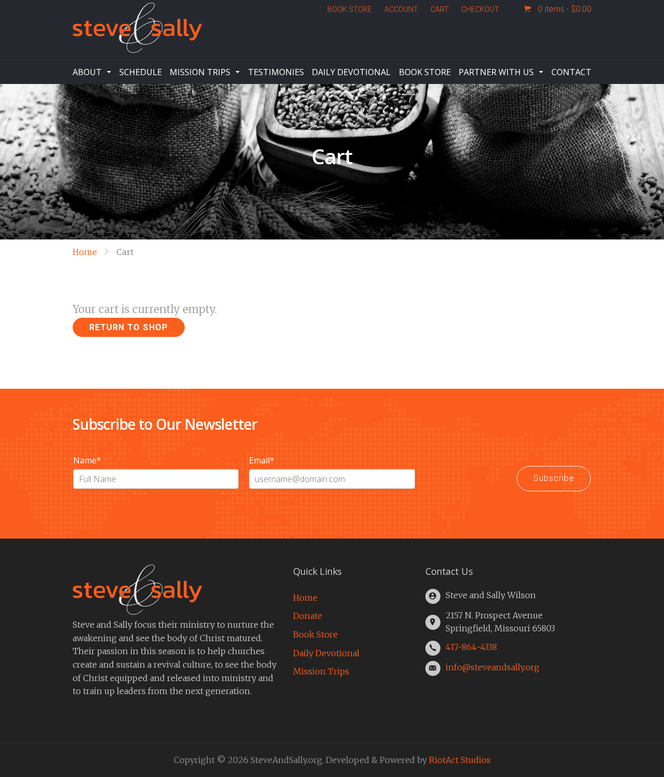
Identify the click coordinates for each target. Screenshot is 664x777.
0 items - (563, 9)
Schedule (140, 72)
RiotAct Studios (460, 760)
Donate (307, 616)
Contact (571, 72)
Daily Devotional (351, 72)
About (87, 72)
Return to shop (128, 327)
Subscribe (553, 478)
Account (401, 9)
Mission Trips (200, 72)
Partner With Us (496, 72)
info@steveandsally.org (493, 667)
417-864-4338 (471, 647)
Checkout (480, 9)
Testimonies (276, 72)
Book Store (349, 9)
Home (85, 252)
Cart (440, 9)
